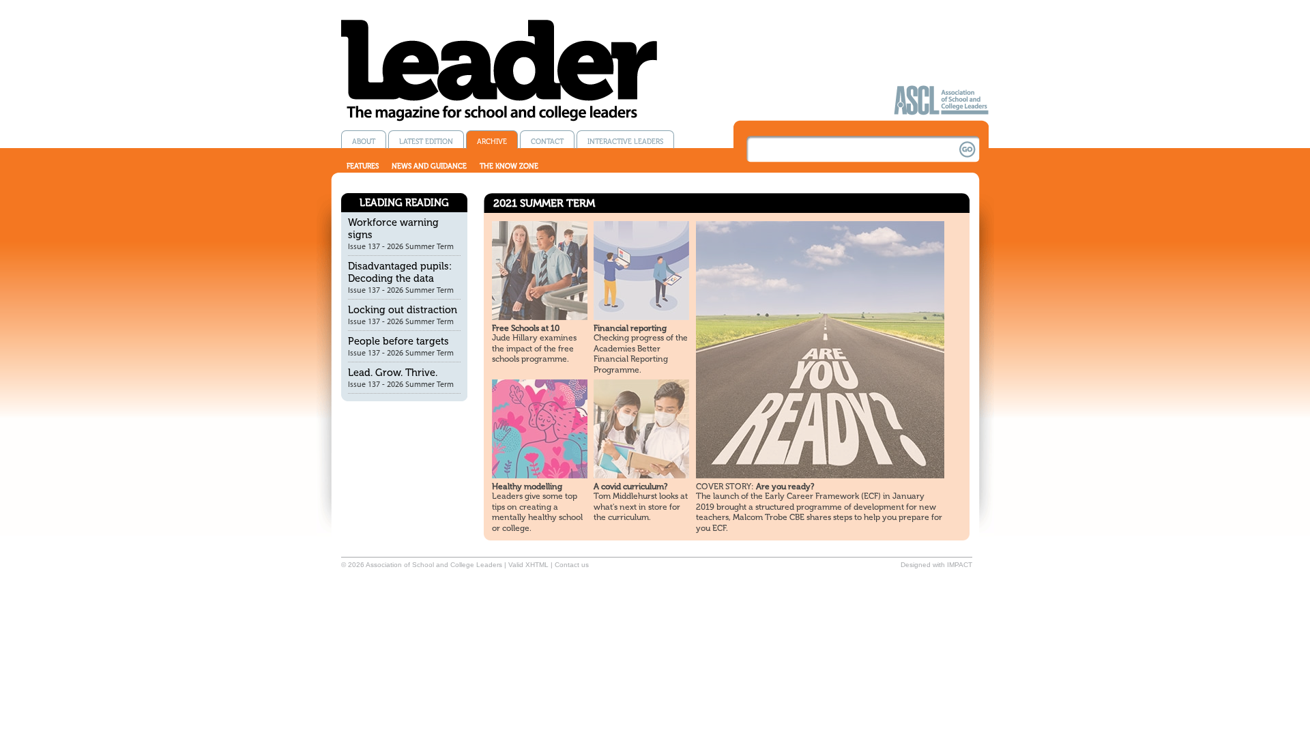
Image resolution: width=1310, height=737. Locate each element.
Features (363, 166)
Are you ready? (755, 486)
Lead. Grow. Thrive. (392, 372)
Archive (492, 141)
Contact (547, 141)
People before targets (398, 341)
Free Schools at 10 (525, 328)
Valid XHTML (528, 564)
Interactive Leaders (625, 141)
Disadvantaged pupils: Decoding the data (400, 272)
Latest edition (426, 141)
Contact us (572, 564)
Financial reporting (630, 328)
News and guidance (429, 166)
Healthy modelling (527, 486)
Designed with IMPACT (936, 564)
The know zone (509, 166)
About (363, 141)
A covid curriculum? (630, 486)
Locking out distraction (402, 310)
